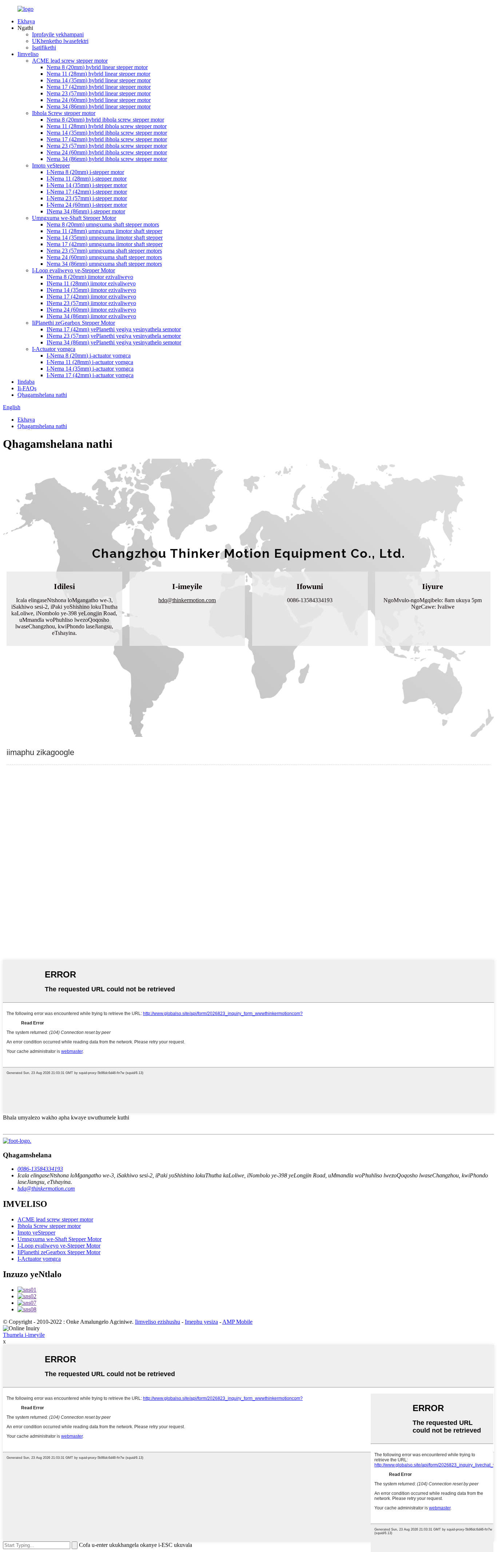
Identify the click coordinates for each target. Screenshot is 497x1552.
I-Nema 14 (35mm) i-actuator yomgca (90, 369)
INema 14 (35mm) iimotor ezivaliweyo (91, 290)
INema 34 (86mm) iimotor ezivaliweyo (91, 316)
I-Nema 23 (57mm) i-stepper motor (87, 198)
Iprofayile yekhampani (58, 34)
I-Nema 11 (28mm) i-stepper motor (87, 178)
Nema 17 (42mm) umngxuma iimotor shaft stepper (105, 244)
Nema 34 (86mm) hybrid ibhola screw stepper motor (107, 159)
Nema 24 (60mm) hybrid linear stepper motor (99, 100)
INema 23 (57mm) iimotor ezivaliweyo (91, 303)
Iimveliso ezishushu (157, 1322)
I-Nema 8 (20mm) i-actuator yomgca (89, 355)
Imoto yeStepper (51, 165)
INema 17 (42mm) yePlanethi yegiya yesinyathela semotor (114, 329)
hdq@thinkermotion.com (187, 600)
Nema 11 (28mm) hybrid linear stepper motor (98, 74)
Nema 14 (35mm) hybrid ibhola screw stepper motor (107, 133)
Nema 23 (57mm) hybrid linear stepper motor (99, 93)
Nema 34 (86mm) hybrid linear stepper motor (99, 106)
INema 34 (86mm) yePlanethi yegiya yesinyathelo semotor (114, 342)
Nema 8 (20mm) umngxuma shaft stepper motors (103, 224)
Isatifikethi (44, 47)
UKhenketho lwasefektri (60, 41)
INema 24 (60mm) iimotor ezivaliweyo (91, 310)
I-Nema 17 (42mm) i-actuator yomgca (90, 375)
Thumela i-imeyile (24, 1335)
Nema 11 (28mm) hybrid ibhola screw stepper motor (107, 126)
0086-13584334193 (40, 1169)
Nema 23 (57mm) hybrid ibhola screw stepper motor (107, 146)
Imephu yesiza (201, 1322)
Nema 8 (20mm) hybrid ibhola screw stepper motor (105, 120)
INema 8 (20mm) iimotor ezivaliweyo (90, 277)
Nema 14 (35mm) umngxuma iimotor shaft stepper (105, 237)
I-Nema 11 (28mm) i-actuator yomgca (90, 362)
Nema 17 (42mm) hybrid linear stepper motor (99, 87)
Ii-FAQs (26, 388)
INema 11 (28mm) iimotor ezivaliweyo (91, 283)
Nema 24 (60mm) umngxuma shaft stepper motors (104, 257)
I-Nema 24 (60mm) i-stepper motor (87, 205)
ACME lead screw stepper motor (70, 61)
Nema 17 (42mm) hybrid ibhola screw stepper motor (107, 139)
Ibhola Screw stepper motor (63, 113)
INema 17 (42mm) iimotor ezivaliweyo (91, 296)
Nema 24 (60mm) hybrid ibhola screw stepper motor (107, 152)
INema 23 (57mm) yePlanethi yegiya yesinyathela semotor (114, 336)
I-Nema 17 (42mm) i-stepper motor (87, 192)
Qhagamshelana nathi (42, 395)
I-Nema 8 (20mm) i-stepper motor (85, 172)
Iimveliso (28, 54)
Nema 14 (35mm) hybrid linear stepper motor (99, 80)
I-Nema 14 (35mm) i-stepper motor (87, 185)
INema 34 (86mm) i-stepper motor (86, 211)
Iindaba (26, 382)
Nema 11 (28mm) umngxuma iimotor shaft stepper (104, 231)
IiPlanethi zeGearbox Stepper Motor (73, 323)
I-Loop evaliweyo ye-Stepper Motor (73, 270)
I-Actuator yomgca (53, 349)
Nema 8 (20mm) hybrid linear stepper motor (97, 67)
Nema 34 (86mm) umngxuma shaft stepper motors (104, 264)
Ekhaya (26, 21)
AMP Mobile (237, 1322)
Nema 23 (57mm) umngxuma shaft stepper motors (104, 251)
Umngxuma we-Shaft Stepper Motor (74, 218)
